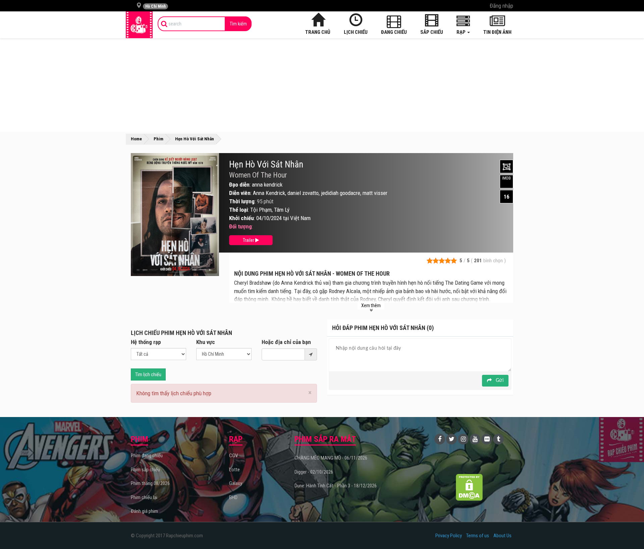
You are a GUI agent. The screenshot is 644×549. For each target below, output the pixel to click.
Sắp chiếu (431, 32)
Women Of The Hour (258, 175)
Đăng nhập (501, 5)
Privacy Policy (448, 536)
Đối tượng (240, 226)
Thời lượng (242, 201)
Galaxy (235, 483)
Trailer (249, 240)
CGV (233, 456)
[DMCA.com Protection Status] (469, 487)
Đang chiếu (394, 32)
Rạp (462, 32)
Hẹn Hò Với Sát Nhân (266, 164)
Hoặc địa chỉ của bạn (286, 342)
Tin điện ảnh (497, 32)
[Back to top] (628, 530)
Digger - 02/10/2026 (313, 472)
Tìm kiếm (238, 23)
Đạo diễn (239, 185)
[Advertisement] (322, 85)
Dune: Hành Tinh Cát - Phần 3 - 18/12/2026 (335, 486)
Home (136, 138)
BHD (233, 497)
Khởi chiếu (241, 218)
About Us (502, 536)
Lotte (234, 470)
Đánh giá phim (144, 511)
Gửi (498, 380)
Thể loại (238, 210)
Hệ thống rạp (146, 342)
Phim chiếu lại (144, 497)
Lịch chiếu (356, 32)
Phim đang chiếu (147, 456)
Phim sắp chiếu (145, 470)
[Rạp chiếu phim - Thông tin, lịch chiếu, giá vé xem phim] (139, 24)
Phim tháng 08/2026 (150, 483)
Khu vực (205, 342)
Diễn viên (240, 193)
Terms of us (477, 536)
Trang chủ (317, 32)
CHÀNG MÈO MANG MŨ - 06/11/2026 (330, 458)
